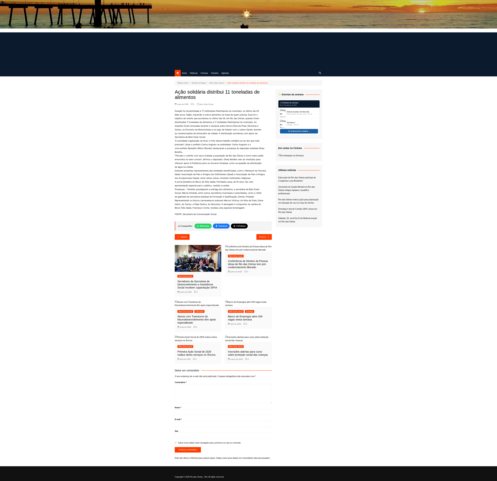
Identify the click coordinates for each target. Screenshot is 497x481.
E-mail (178, 419)
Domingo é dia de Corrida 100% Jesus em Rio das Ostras (297, 210)
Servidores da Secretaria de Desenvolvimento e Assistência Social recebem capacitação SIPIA (197, 284)
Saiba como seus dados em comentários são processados (243, 458)
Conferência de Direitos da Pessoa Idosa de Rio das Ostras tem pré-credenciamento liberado (248, 264)
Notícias (194, 73)
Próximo (262, 237)
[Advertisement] (248, 50)
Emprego (249, 311)
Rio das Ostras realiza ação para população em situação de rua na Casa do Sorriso (298, 201)
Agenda (225, 73)
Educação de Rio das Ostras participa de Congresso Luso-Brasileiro (297, 179)
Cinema (204, 73)
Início (184, 73)
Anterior (183, 237)
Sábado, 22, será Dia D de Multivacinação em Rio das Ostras (297, 220)
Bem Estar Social (206, 104)
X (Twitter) (240, 226)
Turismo (214, 73)
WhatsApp (204, 226)
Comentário (181, 382)
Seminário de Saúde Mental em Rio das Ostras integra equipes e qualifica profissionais (296, 190)
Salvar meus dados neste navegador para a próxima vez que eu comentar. (209, 443)
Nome (178, 407)
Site (176, 431)
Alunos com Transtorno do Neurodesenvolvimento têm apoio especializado (196, 319)
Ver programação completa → (299, 131)
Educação (199, 311)
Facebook (222, 226)
